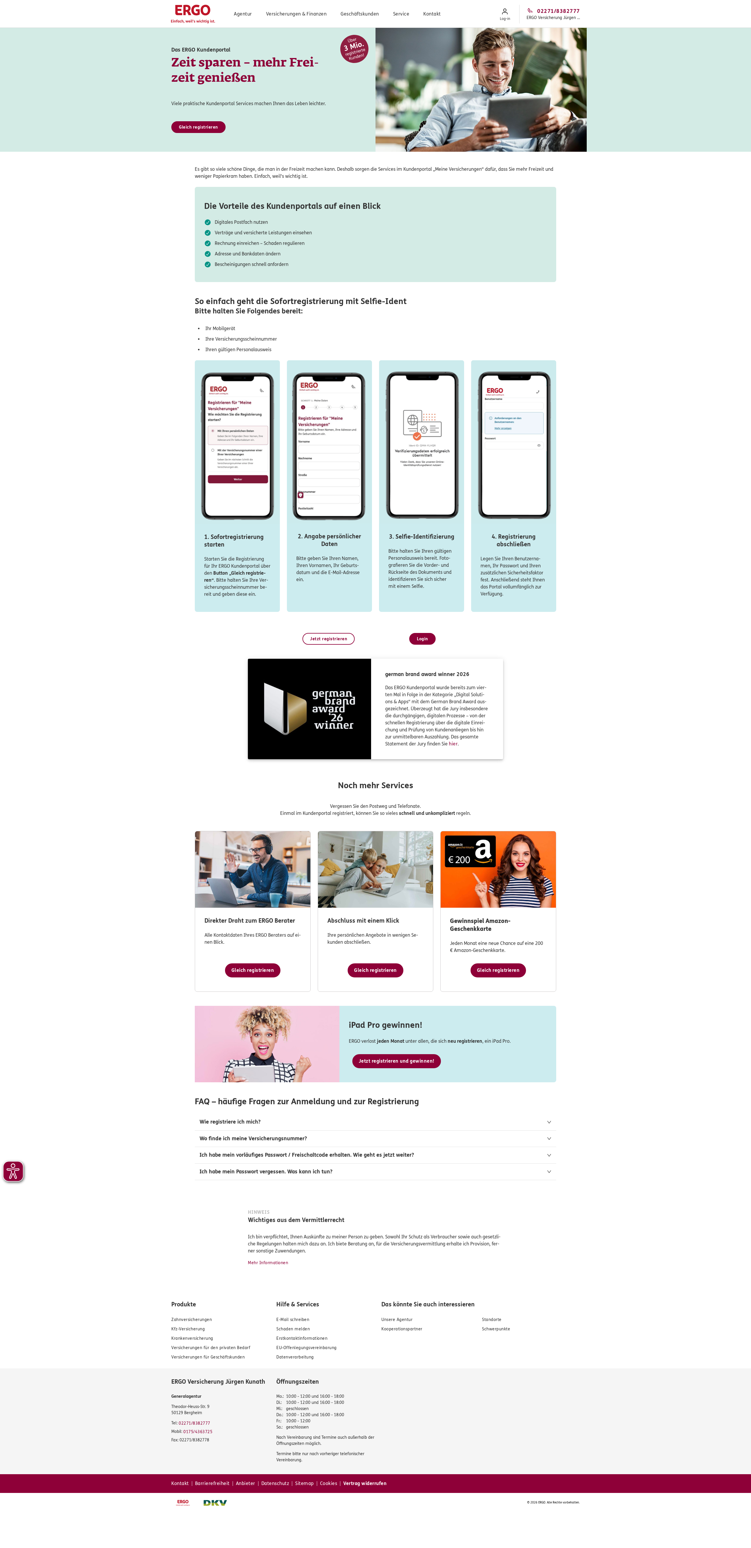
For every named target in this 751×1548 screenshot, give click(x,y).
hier (453, 744)
